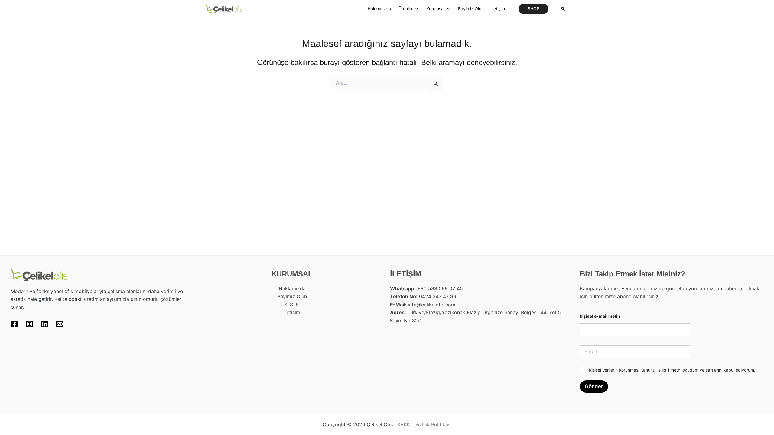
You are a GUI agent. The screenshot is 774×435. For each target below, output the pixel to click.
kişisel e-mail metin (600, 316)
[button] (533, 9)
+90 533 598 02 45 (440, 288)
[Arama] (563, 9)
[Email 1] (59, 324)
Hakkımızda (379, 8)
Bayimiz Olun (471, 8)
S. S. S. (292, 304)
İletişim (498, 8)
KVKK (403, 424)
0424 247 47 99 (437, 296)
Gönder (594, 386)
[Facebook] (14, 324)
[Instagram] (29, 324)
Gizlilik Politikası (433, 424)
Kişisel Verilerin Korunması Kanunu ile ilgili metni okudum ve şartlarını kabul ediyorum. (672, 369)
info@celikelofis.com (431, 304)
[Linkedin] (44, 324)
